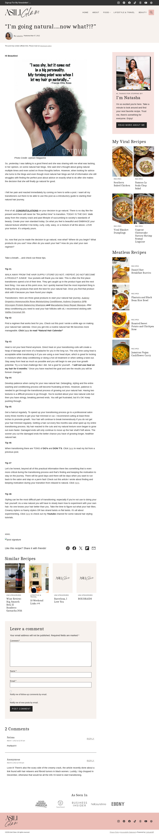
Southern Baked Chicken (122, 184)
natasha (19, 36)
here (26, 330)
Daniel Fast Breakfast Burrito (141, 271)
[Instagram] (118, 2)
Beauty (143, 12)
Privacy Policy (114, 832)
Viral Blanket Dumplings (121, 231)
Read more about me (131, 125)
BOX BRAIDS (85, 598)
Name (13, 671)
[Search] (151, 12)
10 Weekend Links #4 (36, 602)
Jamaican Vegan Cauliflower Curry (141, 354)
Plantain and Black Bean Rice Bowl (141, 299)
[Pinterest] (124, 2)
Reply (90, 739)
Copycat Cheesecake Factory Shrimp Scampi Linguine (143, 235)
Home (85, 12)
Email (13, 681)
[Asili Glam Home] (22, 12)
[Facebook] (129, 2)
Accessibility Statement (128, 832)
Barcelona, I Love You (60, 600)
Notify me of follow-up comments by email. (28, 694)
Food (106, 12)
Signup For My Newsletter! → (18, 3)
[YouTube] (146, 2)
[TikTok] (135, 2)
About (95, 12)
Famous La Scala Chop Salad (141, 185)
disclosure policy (45, 46)
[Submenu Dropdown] (110, 12)
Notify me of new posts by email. (24, 703)
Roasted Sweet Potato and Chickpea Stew (142, 326)
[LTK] (151, 2)
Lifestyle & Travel (124, 12)
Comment (15, 641)
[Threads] (140, 2)
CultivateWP (150, 832)
